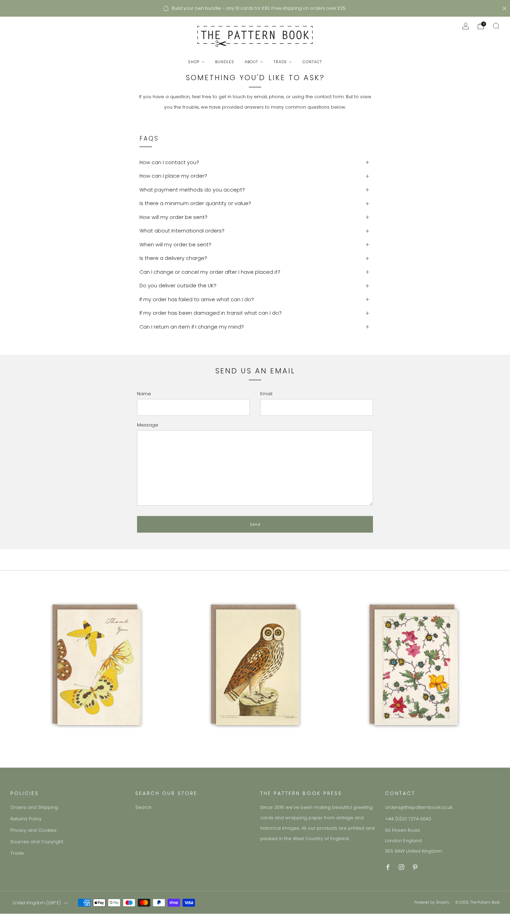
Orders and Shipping (34, 807)
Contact (312, 62)
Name (144, 393)
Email (266, 393)
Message (147, 425)
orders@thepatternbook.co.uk (418, 807)
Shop (193, 62)
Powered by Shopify (431, 902)
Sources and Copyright (36, 841)
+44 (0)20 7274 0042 (408, 818)
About (251, 62)
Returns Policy (26, 818)
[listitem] (255, 8)
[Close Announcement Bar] (504, 8)
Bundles (224, 62)
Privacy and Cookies (33, 830)
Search (143, 807)
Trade (280, 62)
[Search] (496, 26)
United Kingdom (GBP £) (36, 903)
